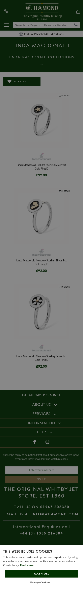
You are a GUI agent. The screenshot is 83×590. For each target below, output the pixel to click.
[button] (41, 582)
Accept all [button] (41, 573)
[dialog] (41, 567)
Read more (27, 565)
